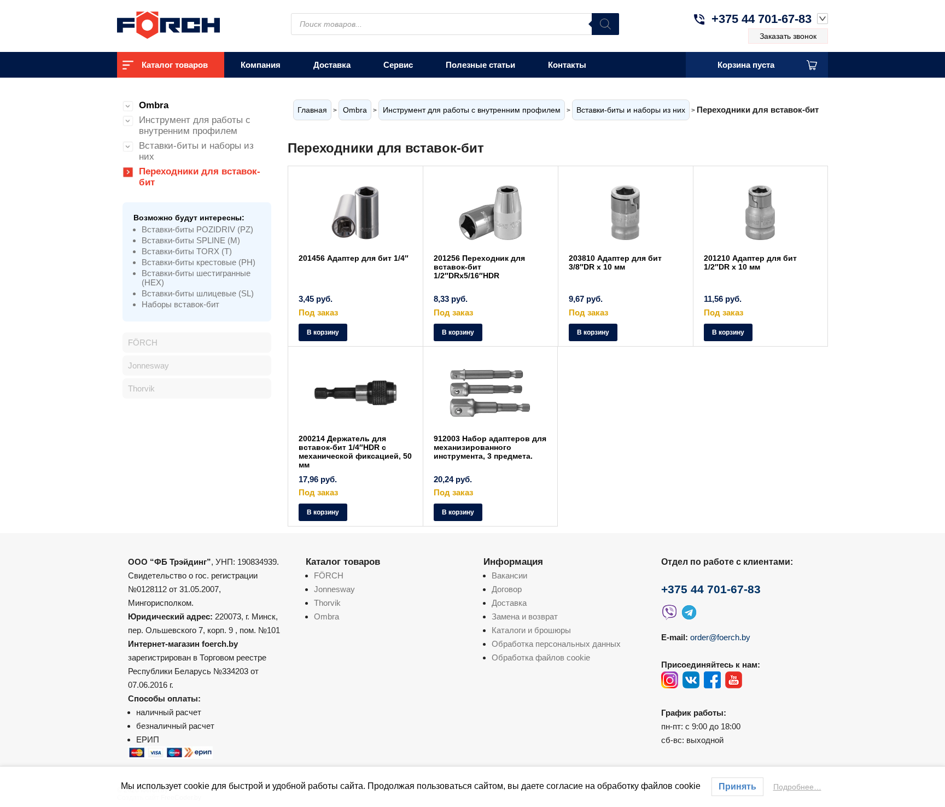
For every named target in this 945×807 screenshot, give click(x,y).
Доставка (332, 64)
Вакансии (509, 575)
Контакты (567, 64)
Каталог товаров (175, 64)
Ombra (355, 110)
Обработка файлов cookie (541, 657)
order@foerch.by (720, 637)
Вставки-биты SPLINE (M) (191, 240)
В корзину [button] (323, 332)
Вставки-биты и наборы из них (630, 110)
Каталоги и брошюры (531, 630)
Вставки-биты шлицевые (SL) (198, 293)
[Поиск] (605, 24)
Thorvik (141, 388)
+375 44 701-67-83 (761, 19)
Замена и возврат (525, 616)
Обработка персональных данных (556, 643)
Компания (261, 64)
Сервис (398, 64)
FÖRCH (143, 342)
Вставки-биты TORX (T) (187, 251)
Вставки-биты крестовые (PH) (198, 262)
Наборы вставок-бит (180, 304)
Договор (507, 589)
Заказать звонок (788, 36)
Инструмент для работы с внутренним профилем (472, 110)
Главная (312, 110)
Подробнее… (797, 786)
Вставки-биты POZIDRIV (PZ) (197, 229)
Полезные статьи (480, 64)
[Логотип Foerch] (188, 24)
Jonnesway (148, 365)
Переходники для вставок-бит (199, 177)
